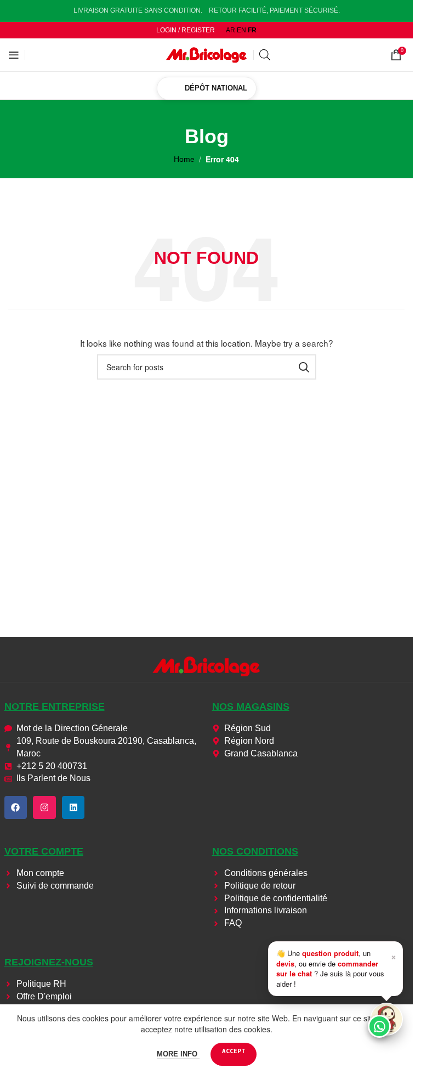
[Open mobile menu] (14, 55)
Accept (233, 1050)
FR (252, 30)
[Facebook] (15, 807)
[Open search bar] (264, 54)
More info (178, 1054)
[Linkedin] (73, 807)
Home (184, 159)
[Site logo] (207, 54)
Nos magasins (250, 706)
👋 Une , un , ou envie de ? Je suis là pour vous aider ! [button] (336, 968)
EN (241, 30)
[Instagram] (44, 807)
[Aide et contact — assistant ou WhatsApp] (386, 1019)
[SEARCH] (303, 367)
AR (230, 30)
